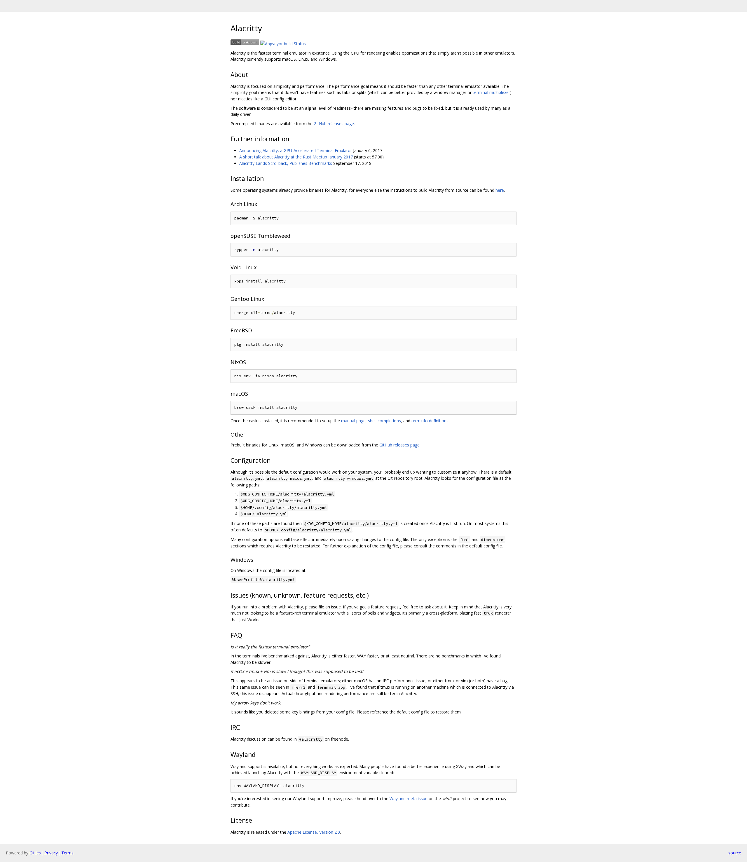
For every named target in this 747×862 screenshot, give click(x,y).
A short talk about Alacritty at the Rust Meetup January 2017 (296, 157)
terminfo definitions (429, 420)
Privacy (51, 853)
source (734, 853)
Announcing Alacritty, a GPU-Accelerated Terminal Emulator (295, 150)
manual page (353, 420)
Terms (67, 853)
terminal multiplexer (491, 92)
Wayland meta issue (408, 798)
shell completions (384, 420)
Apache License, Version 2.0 (313, 832)
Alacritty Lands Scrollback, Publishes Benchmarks (285, 163)
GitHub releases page (334, 123)
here (499, 190)
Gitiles (35, 853)
